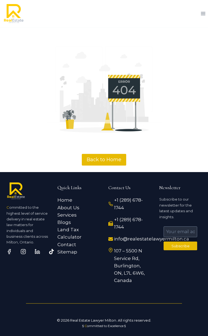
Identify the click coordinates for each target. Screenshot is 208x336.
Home (64, 200)
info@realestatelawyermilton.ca (151, 239)
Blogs (64, 222)
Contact (66, 244)
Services (67, 215)
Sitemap (67, 252)
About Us (68, 207)
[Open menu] (203, 13)
